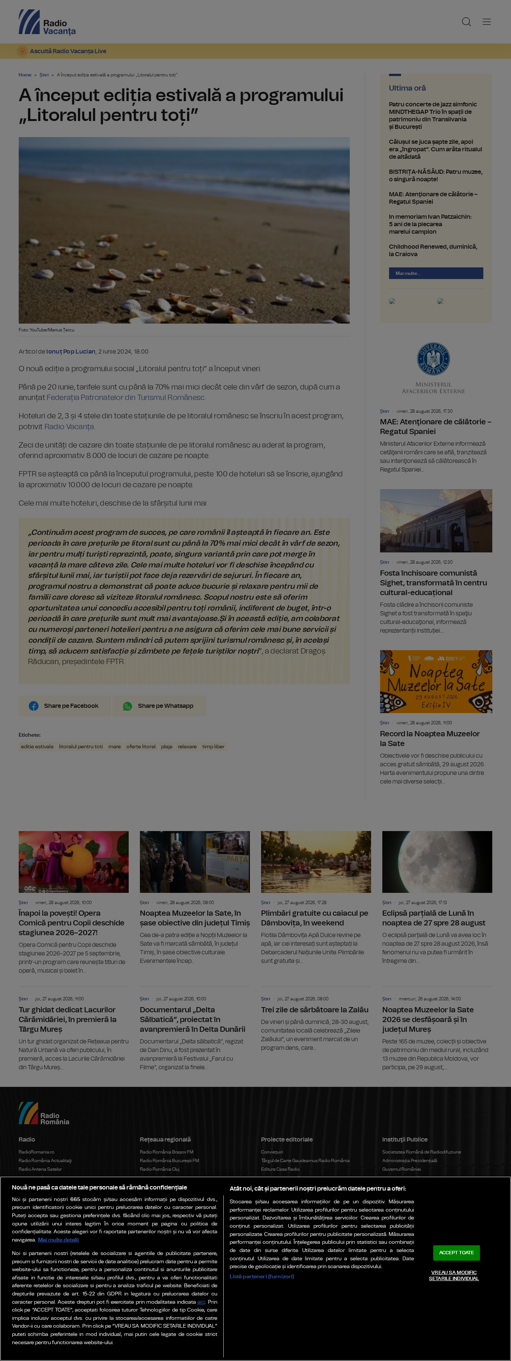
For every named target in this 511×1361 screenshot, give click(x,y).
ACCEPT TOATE (456, 1253)
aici (201, 1302)
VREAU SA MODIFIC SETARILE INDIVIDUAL (454, 1275)
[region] (255, 1268)
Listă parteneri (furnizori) (262, 1276)
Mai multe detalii (58, 1240)
